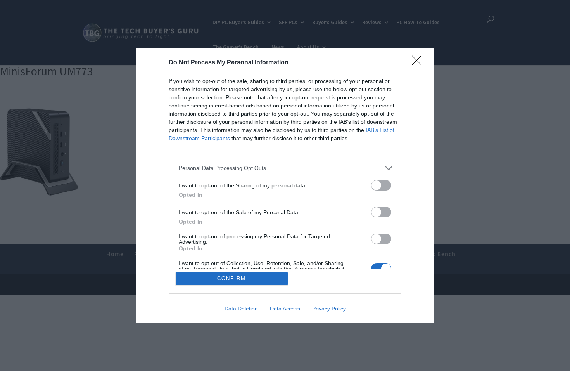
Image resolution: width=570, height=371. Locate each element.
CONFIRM (231, 278)
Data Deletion (241, 308)
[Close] (419, 62)
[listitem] (285, 168)
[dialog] (285, 186)
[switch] (381, 185)
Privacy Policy (329, 308)
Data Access (285, 308)
